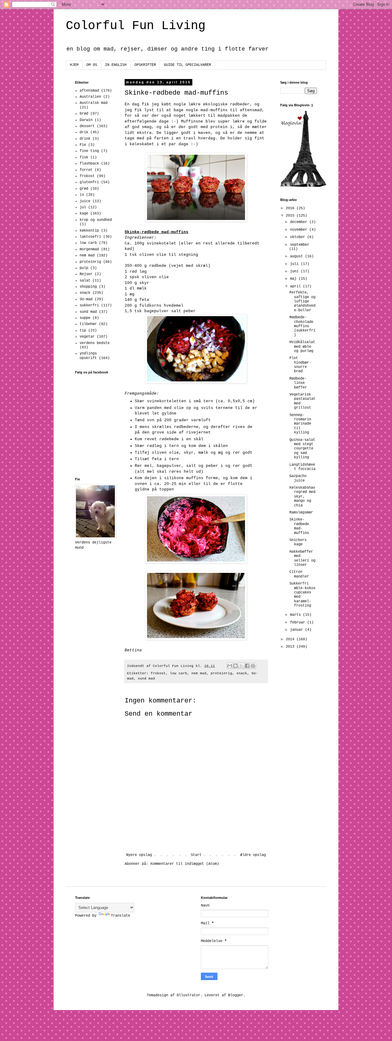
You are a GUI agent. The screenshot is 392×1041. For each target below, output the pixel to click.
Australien (90, 97)
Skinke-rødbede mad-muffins (299, 526)
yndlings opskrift (88, 355)
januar (297, 630)
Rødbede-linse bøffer (298, 383)
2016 (291, 208)
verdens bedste (95, 343)
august (297, 256)
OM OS (91, 65)
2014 (291, 639)
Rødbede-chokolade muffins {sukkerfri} (302, 326)
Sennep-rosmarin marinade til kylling (300, 424)
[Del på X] (241, 666)
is (82, 195)
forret (86, 170)
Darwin (86, 120)
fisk (84, 157)
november (299, 230)
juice (85, 201)
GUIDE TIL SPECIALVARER (187, 65)
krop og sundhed (96, 220)
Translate (120, 916)
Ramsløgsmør (301, 512)
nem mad (198, 673)
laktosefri (90, 237)
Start (196, 855)
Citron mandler (299, 574)
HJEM (74, 65)
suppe (85, 318)
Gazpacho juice (298, 478)
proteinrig (221, 673)
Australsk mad (93, 103)
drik (84, 132)
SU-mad (86, 299)
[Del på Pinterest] (253, 666)
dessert (87, 126)
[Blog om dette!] (235, 666)
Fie (83, 145)
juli (295, 264)
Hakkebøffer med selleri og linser (302, 558)
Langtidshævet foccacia (302, 467)
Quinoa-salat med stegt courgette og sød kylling (302, 449)
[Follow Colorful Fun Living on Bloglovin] (303, 186)
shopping (88, 287)
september (299, 245)
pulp (84, 268)
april (296, 286)
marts (296, 615)
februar (298, 622)
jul (83, 207)
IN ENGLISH (115, 65)
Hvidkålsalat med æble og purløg (302, 346)
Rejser (86, 274)
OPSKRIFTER (145, 65)
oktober (298, 237)
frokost (158, 673)
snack (241, 673)
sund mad (146, 678)
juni (295, 271)
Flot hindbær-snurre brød (300, 364)
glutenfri (89, 182)
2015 (291, 216)
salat (85, 280)
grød (84, 189)
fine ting (89, 151)
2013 (291, 647)
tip (83, 330)
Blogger (235, 995)
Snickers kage (298, 542)
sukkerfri (89, 305)
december (299, 222)
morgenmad (89, 249)
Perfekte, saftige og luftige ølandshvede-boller (302, 301)
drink (85, 139)
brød (84, 114)
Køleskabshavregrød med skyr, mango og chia (302, 497)
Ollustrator (188, 995)
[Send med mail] (230, 666)
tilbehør (88, 324)
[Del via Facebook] (247, 666)
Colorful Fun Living (135, 26)
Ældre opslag (253, 855)
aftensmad (89, 91)
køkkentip (89, 231)
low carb (178, 673)
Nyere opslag (139, 855)
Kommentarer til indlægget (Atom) (184, 864)
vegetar (87, 337)
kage (84, 213)
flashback (89, 163)
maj (294, 279)
